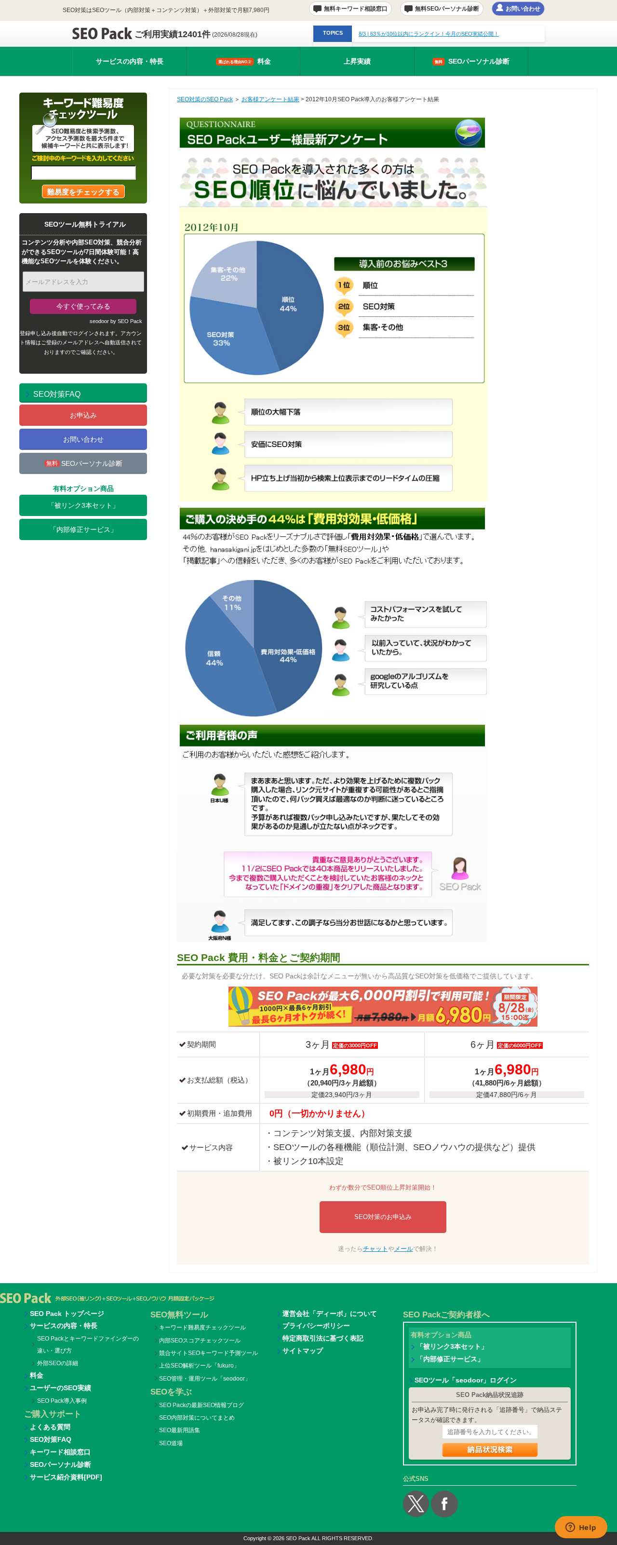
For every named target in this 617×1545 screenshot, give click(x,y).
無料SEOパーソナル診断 (447, 8)
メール (403, 1248)
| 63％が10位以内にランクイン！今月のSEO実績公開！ (429, 34)
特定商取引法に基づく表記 (322, 1338)
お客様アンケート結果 (270, 99)
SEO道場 (171, 1443)
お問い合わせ (523, 8)
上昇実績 (357, 61)
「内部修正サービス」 (83, 529)
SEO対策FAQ (50, 1439)
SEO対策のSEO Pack (205, 99)
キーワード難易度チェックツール (202, 1327)
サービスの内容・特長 (129, 61)
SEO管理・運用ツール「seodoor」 (205, 1378)
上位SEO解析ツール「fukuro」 (199, 1365)
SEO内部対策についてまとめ (197, 1417)
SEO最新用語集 (179, 1430)
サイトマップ (302, 1351)
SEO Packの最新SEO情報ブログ (201, 1405)
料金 (244, 61)
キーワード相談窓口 (60, 1452)
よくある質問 (50, 1427)
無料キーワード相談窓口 (356, 8)
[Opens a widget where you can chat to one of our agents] (580, 1528)
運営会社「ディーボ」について (329, 1313)
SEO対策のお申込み (383, 1216)
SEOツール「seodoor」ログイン (466, 1380)
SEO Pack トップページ (67, 1313)
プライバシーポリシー (316, 1325)
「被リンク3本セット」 (83, 505)
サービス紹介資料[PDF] (66, 1477)
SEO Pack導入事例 (62, 1400)
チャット (375, 1248)
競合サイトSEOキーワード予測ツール (208, 1353)
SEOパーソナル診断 (472, 61)
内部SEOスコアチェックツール (200, 1340)
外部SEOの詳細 (57, 1363)
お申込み (83, 415)
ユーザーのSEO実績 (60, 1388)
